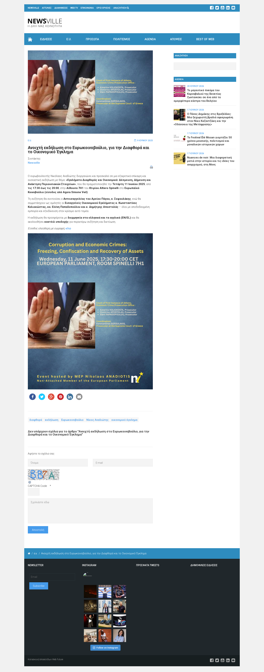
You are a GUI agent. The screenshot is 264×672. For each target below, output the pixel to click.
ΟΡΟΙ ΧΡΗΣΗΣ (103, 8)
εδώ (68, 228)
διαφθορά (35, 420)
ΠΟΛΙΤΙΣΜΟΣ (121, 39)
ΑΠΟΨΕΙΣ (176, 39)
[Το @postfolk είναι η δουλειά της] (119, 620)
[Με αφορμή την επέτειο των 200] (90, 606)
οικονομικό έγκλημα (124, 420)
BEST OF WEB (205, 39)
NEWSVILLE (33, 8)
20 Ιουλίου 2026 (195, 86)
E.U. (68, 39)
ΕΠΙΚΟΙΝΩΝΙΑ (87, 8)
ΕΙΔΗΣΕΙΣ (46, 39)
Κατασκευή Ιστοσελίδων (40, 659)
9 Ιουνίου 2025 (145, 140)
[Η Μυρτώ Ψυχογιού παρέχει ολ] (119, 635)
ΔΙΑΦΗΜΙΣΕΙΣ (61, 8)
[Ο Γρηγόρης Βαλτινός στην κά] (90, 620)
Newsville (34, 162)
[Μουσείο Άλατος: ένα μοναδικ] (119, 606)
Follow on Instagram (107, 647)
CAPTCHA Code (37, 486)
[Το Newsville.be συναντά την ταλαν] (104, 606)
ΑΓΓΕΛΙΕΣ (47, 8)
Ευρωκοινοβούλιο (72, 420)
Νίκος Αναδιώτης (97, 420)
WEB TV (74, 8)
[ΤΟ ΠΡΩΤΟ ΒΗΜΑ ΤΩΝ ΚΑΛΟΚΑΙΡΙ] (104, 620)
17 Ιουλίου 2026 (195, 110)
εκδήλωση (51, 420)
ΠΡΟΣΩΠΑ (92, 39)
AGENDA (150, 39)
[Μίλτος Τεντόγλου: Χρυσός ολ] (104, 591)
